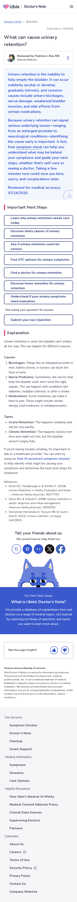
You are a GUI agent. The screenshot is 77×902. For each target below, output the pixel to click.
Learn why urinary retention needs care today (40, 220)
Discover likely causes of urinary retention (35, 233)
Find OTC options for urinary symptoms (40, 259)
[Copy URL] (16, 549)
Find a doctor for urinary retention (36, 273)
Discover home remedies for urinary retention (37, 285)
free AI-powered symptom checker (43, 459)
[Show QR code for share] (27, 549)
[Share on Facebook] (60, 549)
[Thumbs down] (65, 650)
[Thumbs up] (54, 650)
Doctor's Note (12, 22)
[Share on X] (49, 549)
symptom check (29, 147)
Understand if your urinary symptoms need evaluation (38, 298)
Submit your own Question (31, 320)
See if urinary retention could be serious (35, 246)
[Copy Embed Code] (38, 549)
